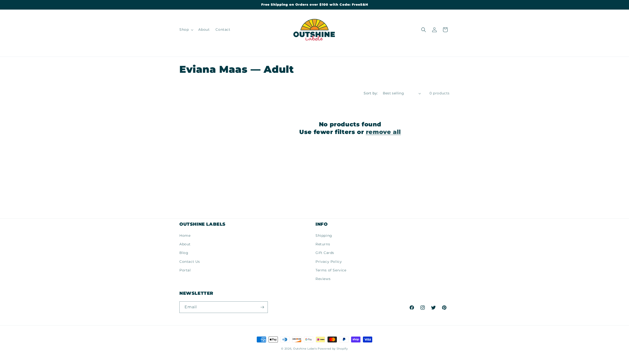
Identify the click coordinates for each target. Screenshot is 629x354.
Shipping (323, 235)
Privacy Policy (328, 261)
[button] (185, 29)
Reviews (322, 279)
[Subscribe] (262, 307)
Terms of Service (330, 270)
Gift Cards (324, 253)
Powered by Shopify (333, 348)
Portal (185, 270)
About (185, 244)
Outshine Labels (305, 348)
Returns (322, 244)
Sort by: (371, 93)
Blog (183, 253)
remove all (383, 131)
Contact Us (189, 261)
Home (184, 235)
